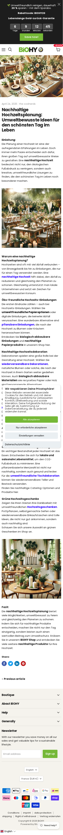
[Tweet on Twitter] (10, 663)
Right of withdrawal (25, 816)
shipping (7, 816)
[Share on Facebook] (4, 663)
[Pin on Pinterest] (23, 663)
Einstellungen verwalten (31, 435)
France (29, 778)
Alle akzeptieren (31, 419)
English (30, 769)
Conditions (13, 812)
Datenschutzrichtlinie (17, 444)
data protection (42, 812)
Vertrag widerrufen (50, 816)
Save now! (31, 37)
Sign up (50, 754)
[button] (8, 831)
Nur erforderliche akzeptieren (31, 427)
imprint (27, 812)
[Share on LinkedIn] (16, 663)
